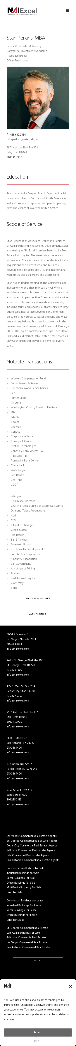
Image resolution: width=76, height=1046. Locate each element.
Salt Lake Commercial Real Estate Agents (31, 850)
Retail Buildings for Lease (22, 910)
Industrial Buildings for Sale (23, 873)
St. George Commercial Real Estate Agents (32, 841)
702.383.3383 (14, 644)
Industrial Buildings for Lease (24, 905)
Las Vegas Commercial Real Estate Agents (32, 836)
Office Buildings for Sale (21, 883)
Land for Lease (15, 920)
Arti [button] (39, 961)
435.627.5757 (15, 696)
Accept (38, 1032)
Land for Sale (14, 892)
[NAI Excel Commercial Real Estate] (22, 10)
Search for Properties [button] (38, 598)
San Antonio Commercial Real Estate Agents (33, 860)
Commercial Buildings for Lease (25, 900)
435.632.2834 (18, 135)
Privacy (36, 1041)
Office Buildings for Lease (22, 915)
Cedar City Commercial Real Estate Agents (32, 845)
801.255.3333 (14, 800)
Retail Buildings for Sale (21, 878)
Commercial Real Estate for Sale (25, 868)
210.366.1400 (14, 748)
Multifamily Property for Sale (24, 887)
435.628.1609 (14, 670)
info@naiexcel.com (18, 649)
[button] (70, 986)
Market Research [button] (38, 614)
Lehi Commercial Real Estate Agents (28, 855)
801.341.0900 (14, 157)
